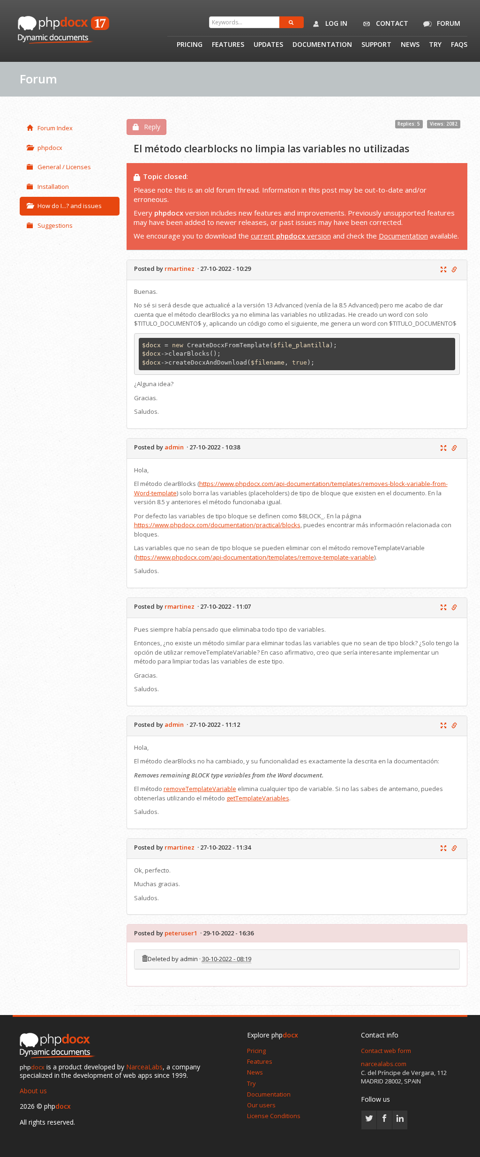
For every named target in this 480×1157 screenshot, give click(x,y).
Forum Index (55, 128)
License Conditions (273, 1116)
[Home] (59, 1046)
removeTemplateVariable (200, 788)
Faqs (459, 45)
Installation (53, 186)
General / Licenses (64, 167)
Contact (391, 23)
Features (228, 45)
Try (435, 45)
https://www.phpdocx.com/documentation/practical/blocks (217, 525)
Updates (268, 45)
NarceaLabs (144, 1066)
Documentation (322, 45)
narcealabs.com (383, 1064)
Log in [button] (335, 23)
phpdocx (50, 147)
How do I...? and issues (70, 206)
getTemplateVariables (257, 798)
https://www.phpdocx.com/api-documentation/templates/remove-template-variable (255, 557)
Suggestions (55, 225)
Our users (261, 1105)
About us (33, 1090)
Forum (447, 23)
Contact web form (386, 1050)
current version (291, 235)
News (410, 45)
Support (376, 45)
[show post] (443, 270)
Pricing (189, 45)
